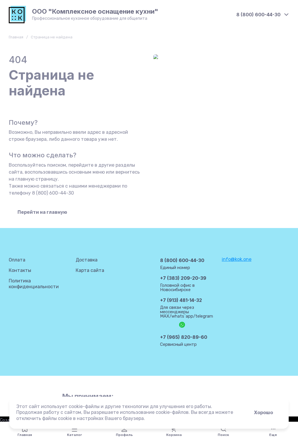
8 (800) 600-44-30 (258, 14)
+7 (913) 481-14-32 (181, 300)
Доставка (86, 260)
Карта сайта (90, 270)
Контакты (20, 270)
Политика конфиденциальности (34, 283)
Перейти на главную (42, 212)
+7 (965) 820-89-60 (183, 337)
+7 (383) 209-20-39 (183, 278)
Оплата (17, 260)
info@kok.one (236, 259)
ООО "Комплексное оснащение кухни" (95, 11)
